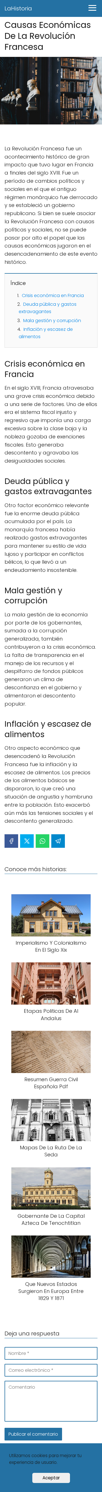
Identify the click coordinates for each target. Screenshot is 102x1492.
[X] (27, 841)
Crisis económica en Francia (53, 295)
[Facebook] (11, 841)
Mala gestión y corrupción (52, 320)
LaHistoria (18, 8)
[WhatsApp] (42, 841)
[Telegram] (58, 841)
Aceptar (51, 1478)
